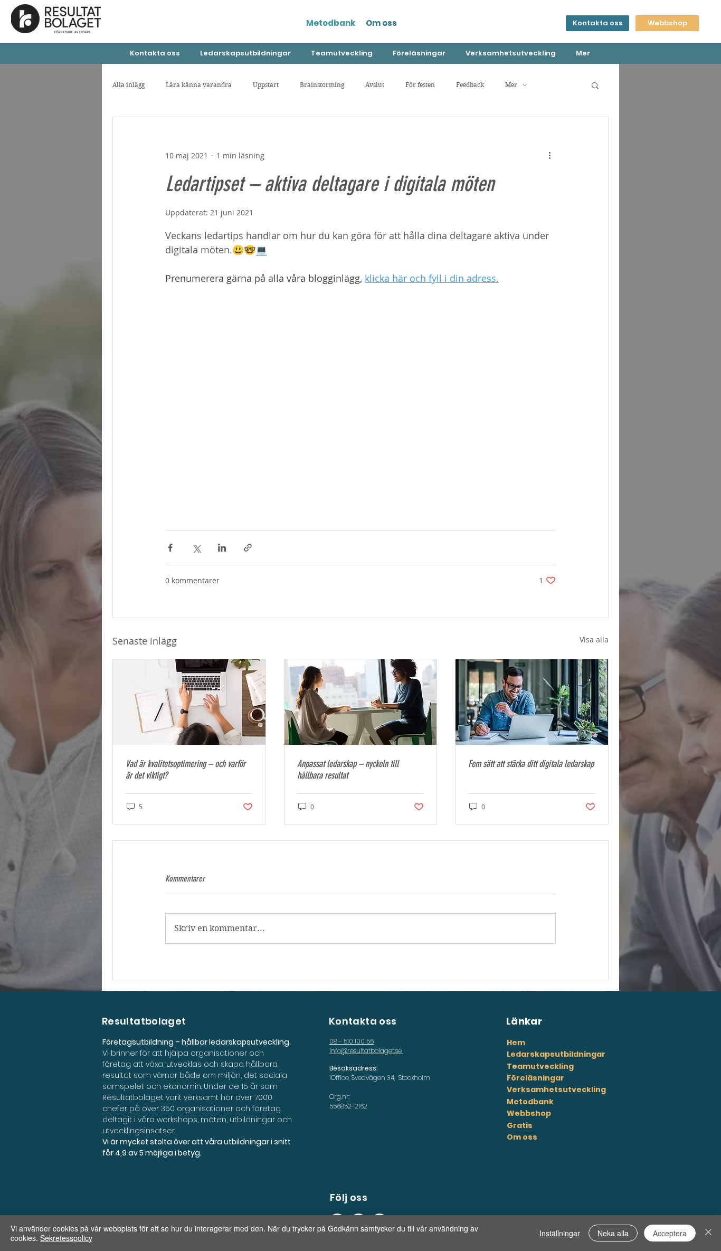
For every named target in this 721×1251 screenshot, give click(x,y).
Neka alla (613, 1233)
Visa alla (594, 639)
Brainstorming (322, 85)
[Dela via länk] (248, 548)
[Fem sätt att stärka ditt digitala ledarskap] (532, 702)
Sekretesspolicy (66, 1238)
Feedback (470, 85)
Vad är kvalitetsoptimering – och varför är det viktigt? (185, 769)
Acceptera (670, 1233)
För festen (420, 85)
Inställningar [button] (559, 1233)
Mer (511, 85)
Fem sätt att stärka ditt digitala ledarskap (531, 764)
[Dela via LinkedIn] (222, 548)
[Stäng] (708, 1233)
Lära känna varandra (199, 85)
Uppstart (266, 85)
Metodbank (330, 23)
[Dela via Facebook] (170, 548)
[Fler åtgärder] (549, 155)
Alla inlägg (128, 85)
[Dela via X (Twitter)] (196, 548)
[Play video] (360, 395)
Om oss (381, 23)
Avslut (374, 85)
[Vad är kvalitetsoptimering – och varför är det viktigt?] (189, 702)
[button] (595, 85)
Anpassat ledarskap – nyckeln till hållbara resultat (348, 769)
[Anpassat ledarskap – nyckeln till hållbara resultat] (360, 702)
